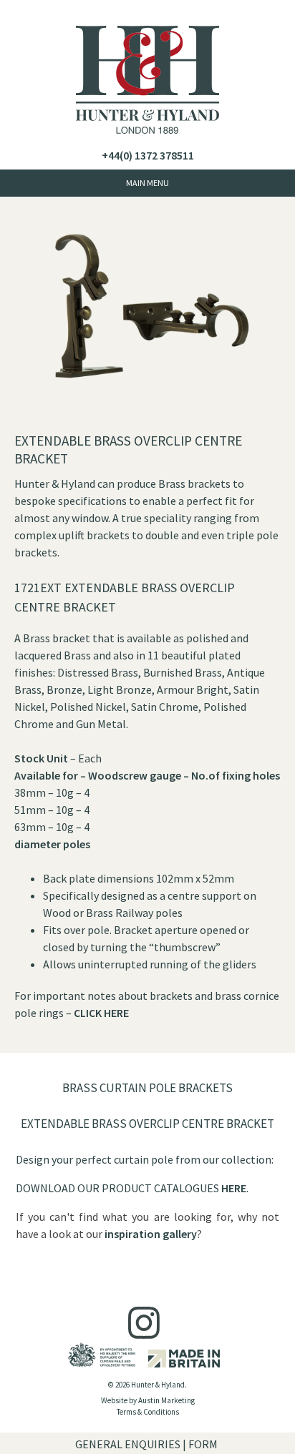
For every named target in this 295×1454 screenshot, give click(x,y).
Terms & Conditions (148, 1412)
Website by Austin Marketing (148, 1400)
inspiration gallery (151, 1234)
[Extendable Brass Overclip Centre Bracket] (147, 423)
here (233, 1188)
